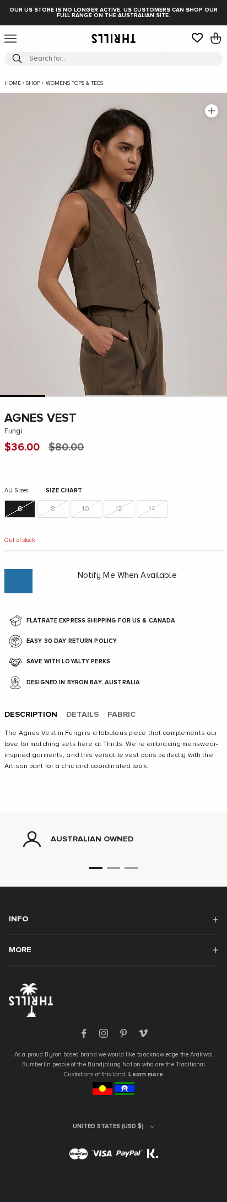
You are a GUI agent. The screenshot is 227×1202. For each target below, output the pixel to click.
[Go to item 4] (158, 395)
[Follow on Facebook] (83, 1033)
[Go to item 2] (67, 395)
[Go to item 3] (113, 395)
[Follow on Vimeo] (143, 1033)
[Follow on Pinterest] (123, 1033)
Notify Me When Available (127, 575)
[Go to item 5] (204, 395)
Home (12, 83)
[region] (113, 839)
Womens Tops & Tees (74, 83)
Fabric (121, 714)
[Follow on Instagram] (103, 1033)
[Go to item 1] (22, 395)
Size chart (64, 490)
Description (30, 714)
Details (82, 714)
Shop (33, 83)
